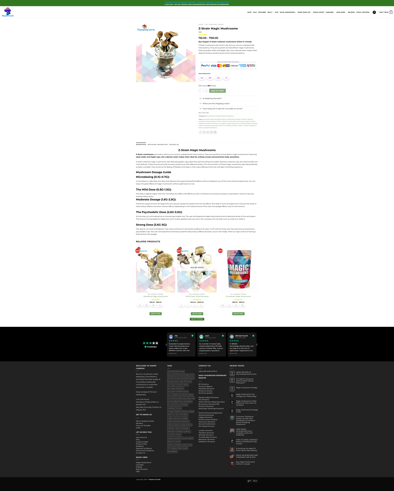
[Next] (257, 286)
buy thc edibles (173, 401)
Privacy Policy (141, 444)
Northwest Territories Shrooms (211, 409)
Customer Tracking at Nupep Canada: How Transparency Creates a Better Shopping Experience (245, 420)
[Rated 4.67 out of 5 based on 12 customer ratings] (228, 35)
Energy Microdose (174, 411)
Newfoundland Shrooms (209, 397)
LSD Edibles (183, 415)
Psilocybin (185, 428)
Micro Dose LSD (304, 12)
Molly (269, 12)
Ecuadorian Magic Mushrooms (238, 296)
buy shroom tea (189, 398)
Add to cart (217, 91)
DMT (276, 12)
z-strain (240, 125)
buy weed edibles (186, 401)
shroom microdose (174, 445)
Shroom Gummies (174, 441)
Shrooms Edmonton (207, 424)
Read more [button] (173, 353)
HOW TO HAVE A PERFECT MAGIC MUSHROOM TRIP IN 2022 (247, 442)
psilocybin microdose (175, 431)
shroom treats (187, 445)
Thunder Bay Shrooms (208, 437)
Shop (249, 12)
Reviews (351, 12)
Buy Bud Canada (178, 371)
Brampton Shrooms (207, 439)
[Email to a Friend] (208, 132)
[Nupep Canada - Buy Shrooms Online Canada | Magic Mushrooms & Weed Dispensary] (12, 12)
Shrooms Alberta (206, 386)
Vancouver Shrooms (207, 422)
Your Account (141, 437)
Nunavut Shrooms (206, 406)
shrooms (234, 125)
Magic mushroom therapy (246, 388)
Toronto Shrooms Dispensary (210, 413)
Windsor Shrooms (206, 435)
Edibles (139, 467)
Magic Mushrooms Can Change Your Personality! (246, 395)
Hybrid (191, 411)
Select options (197, 319)
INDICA (170, 415)
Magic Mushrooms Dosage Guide (247, 411)
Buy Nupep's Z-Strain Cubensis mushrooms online (224, 121)
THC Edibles (172, 448)
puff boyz (187, 431)
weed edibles (172, 451)
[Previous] (136, 286)
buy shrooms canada (175, 398)
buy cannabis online (187, 375)
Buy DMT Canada (173, 378)
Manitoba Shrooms (206, 389)
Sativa (179, 435)
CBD (138, 471)
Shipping (139, 446)
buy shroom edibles (186, 395)
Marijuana (185, 421)
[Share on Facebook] (200, 132)
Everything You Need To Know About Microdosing (246, 449)
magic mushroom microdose (177, 418)
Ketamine (262, 12)
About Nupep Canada (145, 421)
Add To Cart (155, 313)
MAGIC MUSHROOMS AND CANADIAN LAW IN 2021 (247, 456)
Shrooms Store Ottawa (208, 420)
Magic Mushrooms (287, 12)
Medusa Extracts (173, 425)
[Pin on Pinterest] (211, 132)
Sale (255, 12)
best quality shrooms (209, 119)
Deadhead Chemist (174, 408)
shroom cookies (187, 438)
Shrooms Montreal (206, 415)
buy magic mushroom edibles (178, 385)
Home (201, 24)
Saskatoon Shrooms (207, 442)
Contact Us (140, 453)
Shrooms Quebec (206, 393)
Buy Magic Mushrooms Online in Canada (245, 463)
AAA (169, 371)
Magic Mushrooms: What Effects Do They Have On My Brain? (246, 403)
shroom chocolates (174, 438)
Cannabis (329, 12)
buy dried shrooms (187, 378)
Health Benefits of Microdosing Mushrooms (246, 373)
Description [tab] (141, 144)
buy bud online (173, 375)
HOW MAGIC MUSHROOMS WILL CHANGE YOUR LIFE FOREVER (244, 432)
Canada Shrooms (245, 123)
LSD (176, 415)
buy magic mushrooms (175, 388)
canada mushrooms (232, 123)
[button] (362, 12)
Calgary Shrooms (205, 417)
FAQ (137, 440)
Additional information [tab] (157, 144)
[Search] (374, 12)
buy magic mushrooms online (178, 391)
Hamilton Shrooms (206, 433)
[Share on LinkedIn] (215, 132)
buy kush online (173, 381)
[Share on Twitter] (204, 132)
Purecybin (171, 435)
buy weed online (173, 405)
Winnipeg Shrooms (207, 426)
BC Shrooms (204, 384)
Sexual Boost (318, 12)
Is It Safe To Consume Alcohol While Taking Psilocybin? (245, 381)
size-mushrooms (204, 73)
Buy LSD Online (186, 381)
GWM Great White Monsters (197, 296)
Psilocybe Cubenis (174, 428)
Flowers (184, 411)
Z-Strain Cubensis (249, 125)
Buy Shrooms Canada (214, 24)
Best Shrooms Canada (224, 119)
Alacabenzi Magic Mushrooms (155, 296)
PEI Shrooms (204, 400)
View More (340, 12)
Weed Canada (182, 448)
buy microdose (173, 395)
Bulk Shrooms (142, 469)
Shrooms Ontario (205, 391)
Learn (138, 428)
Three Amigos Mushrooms (144, 473)
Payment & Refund (144, 448)
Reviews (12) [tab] (174, 144)
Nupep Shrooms (186, 425)
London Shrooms (206, 430)
